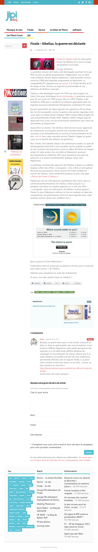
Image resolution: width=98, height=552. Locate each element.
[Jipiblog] (11, 23)
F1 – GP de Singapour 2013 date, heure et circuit (77, 525)
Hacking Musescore (46, 503)
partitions (12, 516)
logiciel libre (20, 506)
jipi (29, 35)
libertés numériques (26, 502)
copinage (21, 481)
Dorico (41, 29)
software (77, 29)
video (10, 530)
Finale (30, 29)
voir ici (38, 136)
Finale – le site (44, 486)
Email (33, 424)
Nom (32, 415)
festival (23, 485)
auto (10, 478)
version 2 (65, 83)
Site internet (36, 434)
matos (28, 506)
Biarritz (24, 478)
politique (11, 519)
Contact (16, 2)
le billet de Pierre (59, 29)
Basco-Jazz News (26, 2)
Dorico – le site (44, 482)
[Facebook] (86, 2)
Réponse (90, 339)
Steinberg (12, 526)
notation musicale (14, 513)
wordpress (18, 530)
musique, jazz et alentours (17, 509)
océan (24, 513)
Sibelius (69, 59)
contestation (13, 481)
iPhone (29, 495)
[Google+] (90, 2)
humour (31, 492)
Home (9, 2)
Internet (21, 495)
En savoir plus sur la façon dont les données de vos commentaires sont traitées (61, 459)
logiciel (11, 506)
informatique (56, 292)
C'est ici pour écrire (39, 392)
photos (27, 516)
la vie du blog (13, 502)
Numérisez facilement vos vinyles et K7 (44, 306)
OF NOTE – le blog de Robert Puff (47, 516)
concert (31, 478)
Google (11, 492)
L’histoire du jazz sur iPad (71, 322)
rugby (18, 519)
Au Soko (35, 2)
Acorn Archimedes (65, 96)
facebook (16, 485)
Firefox (21, 488)
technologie (29, 526)
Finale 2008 (13, 488)
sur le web (20, 526)
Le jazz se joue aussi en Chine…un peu (75, 506)
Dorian (42, 339)
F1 (10, 485)
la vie (28, 499)
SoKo (18, 523)
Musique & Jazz (14, 29)
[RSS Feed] (79, 2)
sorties (24, 523)
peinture (19, 516)
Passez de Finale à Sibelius (44, 176)
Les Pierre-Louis (15, 35)
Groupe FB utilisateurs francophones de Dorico (48, 498)
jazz (10, 499)
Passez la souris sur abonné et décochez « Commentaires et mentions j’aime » (77, 482)
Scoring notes (43, 525)
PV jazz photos (43, 521)
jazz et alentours (19, 499)
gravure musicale (46, 292)
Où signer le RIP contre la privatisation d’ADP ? (76, 515)
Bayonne (17, 478)
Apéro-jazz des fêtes (73, 533)
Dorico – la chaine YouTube (49, 477)
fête (27, 488)
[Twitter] (83, 2)
